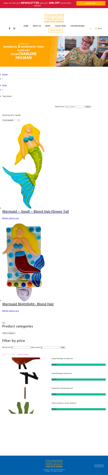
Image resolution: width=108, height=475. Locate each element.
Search (88, 107)
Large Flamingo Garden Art (62, 358)
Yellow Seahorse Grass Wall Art (63, 403)
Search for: (59, 106)
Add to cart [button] (14, 218)
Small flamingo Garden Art (61, 373)
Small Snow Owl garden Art (62, 388)
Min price (6, 347)
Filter (62, 347)
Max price (35, 347)
